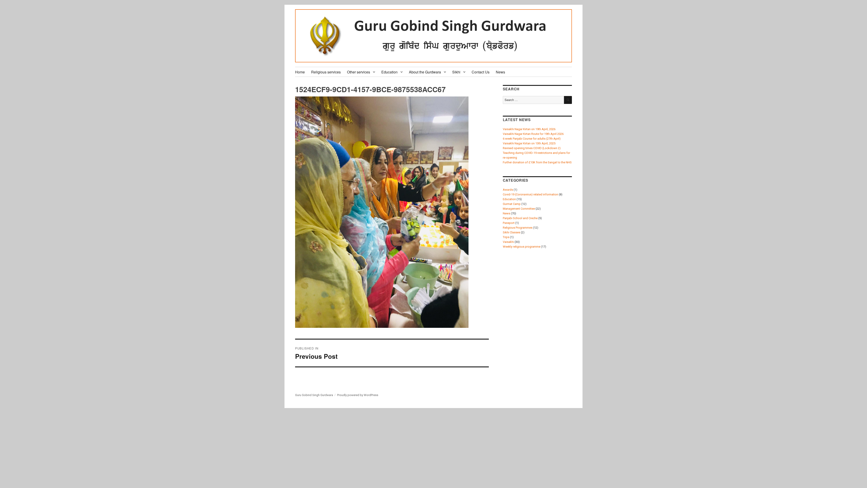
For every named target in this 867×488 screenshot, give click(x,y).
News (500, 72)
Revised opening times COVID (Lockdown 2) (532, 148)
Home (300, 72)
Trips (506, 237)
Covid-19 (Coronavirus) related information (530, 194)
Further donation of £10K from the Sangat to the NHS (537, 162)
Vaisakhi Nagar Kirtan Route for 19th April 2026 (533, 134)
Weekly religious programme (521, 246)
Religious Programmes (517, 227)
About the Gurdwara (425, 72)
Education (389, 72)
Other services (358, 72)
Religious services (326, 72)
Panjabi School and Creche (520, 218)
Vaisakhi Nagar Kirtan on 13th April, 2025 (529, 143)
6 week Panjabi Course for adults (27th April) (532, 138)
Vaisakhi (508, 242)
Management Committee (519, 208)
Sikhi (456, 72)
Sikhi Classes (511, 232)
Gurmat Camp (512, 204)
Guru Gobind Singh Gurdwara (314, 395)
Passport (509, 223)
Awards (508, 189)
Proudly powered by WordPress (357, 395)
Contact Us (480, 72)
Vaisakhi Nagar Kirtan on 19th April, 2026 (529, 129)
